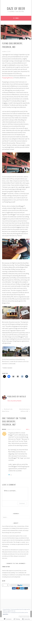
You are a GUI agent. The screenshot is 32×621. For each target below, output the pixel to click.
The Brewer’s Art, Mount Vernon (7, 410)
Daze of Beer (16, 8)
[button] (11, 312)
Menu (17, 18)
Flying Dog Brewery (7, 78)
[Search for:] (16, 517)
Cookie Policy (5, 614)
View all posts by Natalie (14, 401)
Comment (22, 503)
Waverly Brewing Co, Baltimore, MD (24, 410)
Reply (27, 429)
